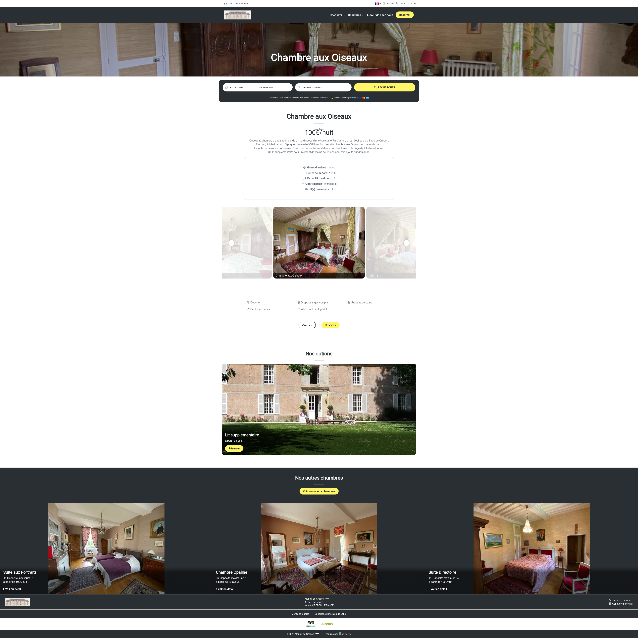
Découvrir (336, 15)
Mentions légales (300, 613)
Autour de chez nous (380, 15)
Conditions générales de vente (331, 613)
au (260, 87)
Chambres (354, 15)
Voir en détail (13, 589)
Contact (307, 325)
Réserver (404, 15)
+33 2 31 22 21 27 (622, 600)
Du (230, 87)
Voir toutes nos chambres (319, 491)
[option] (319, 243)
